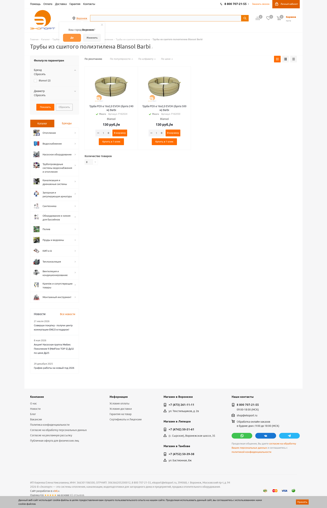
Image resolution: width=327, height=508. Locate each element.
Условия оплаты (119, 403)
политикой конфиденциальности (251, 452)
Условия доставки (121, 408)
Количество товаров (98, 156)
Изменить (92, 37)
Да (72, 37)
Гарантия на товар (121, 414)
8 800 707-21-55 (248, 405)
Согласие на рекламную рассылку (51, 435)
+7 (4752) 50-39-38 (181, 454)
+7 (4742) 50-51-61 (181, 429)
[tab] (42, 123)
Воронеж (81, 18)
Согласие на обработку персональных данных (58, 430)
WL (56, 490)
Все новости (67, 314)
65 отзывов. (77, 495)
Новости (35, 408)
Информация (119, 397)
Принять (302, 501)
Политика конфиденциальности (49, 424)
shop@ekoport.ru (247, 415)
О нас (33, 403)
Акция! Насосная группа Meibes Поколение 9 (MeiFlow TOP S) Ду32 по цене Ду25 (54, 348)
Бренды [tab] (67, 123)
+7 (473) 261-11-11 (181, 405)
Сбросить (39, 74)
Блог (33, 414)
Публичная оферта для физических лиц (54, 440)
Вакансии (36, 419)
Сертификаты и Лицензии (126, 419)
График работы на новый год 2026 (54, 367)
